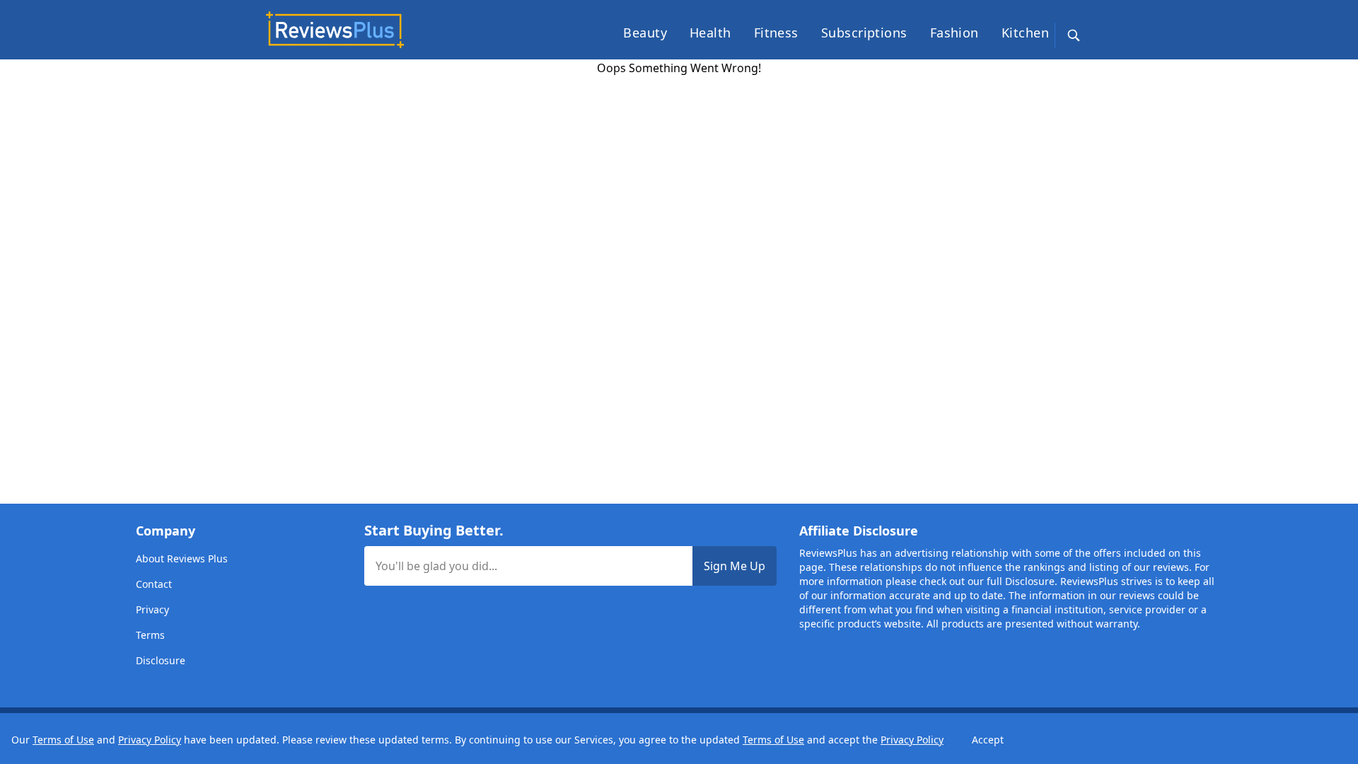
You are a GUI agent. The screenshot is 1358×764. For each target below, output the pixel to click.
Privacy (152, 609)
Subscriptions (864, 32)
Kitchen (1025, 32)
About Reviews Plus (182, 558)
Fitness (776, 32)
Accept (988, 739)
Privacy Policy (149, 739)
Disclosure (160, 660)
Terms (150, 635)
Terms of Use (63, 739)
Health (710, 32)
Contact (154, 584)
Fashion (954, 32)
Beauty (645, 32)
